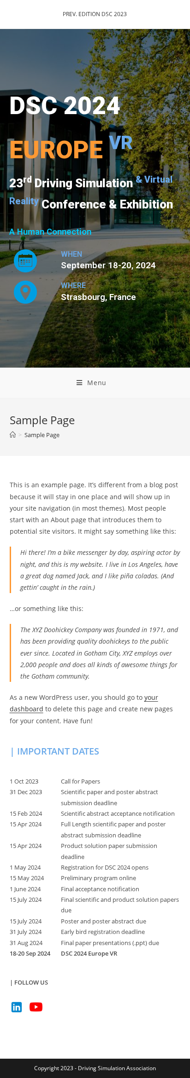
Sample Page (41, 435)
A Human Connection (50, 232)
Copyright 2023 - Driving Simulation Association (95, 1068)
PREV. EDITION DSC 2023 (95, 14)
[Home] (13, 435)
